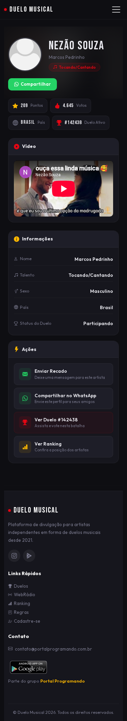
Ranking (22, 603)
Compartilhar (36, 84)
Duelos (21, 586)
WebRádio (24, 594)
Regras (21, 612)
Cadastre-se (27, 621)
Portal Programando (62, 681)
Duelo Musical (31, 9)
